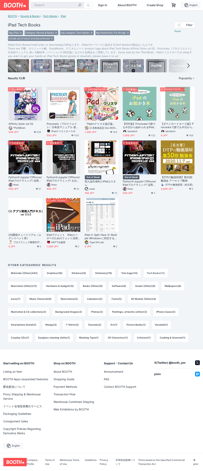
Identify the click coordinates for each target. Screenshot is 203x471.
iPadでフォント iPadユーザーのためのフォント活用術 (62, 236)
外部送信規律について (125, 462)
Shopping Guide (64, 379)
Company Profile (32, 462)
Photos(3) (97, 311)
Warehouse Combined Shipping (74, 401)
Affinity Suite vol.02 (21, 123)
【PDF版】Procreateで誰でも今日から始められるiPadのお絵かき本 (139, 125)
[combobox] (57, 5)
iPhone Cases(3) (165, 311)
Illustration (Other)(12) (24, 285)
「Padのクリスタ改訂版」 (100, 123)
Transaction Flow (64, 394)
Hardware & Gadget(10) (60, 285)
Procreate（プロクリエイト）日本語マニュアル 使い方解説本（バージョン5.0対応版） (63, 125)
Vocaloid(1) (161, 324)
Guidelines (91, 460)
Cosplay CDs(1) (20, 337)
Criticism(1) (144, 337)
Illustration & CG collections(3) (28, 311)
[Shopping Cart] (174, 5)
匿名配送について (14, 386)
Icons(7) (15, 298)
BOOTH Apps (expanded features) (25, 379)
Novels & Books (30, 16)
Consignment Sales (15, 421)
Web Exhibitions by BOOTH (71, 409)
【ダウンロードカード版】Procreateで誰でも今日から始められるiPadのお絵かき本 (177, 125)
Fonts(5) (117, 298)
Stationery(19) (103, 273)
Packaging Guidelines (17, 413)
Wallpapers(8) (173, 285)
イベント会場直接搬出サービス (22, 406)
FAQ (106, 379)
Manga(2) (51, 324)
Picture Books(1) (136, 324)
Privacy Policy (104, 462)
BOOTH (12, 16)
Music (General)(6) (41, 298)
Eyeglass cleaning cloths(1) (54, 337)
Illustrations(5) (69, 298)
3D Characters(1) (118, 337)
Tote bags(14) (129, 273)
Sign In (102, 5)
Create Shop (155, 5)
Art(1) (113, 324)
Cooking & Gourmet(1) (172, 337)
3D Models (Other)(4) (143, 298)
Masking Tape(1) (89, 337)
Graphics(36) (54, 273)
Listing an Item (12, 371)
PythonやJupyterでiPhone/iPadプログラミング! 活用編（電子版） (25, 179)
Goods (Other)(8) (145, 285)
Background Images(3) (68, 311)
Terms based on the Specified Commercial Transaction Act (161, 462)
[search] (80, 5)
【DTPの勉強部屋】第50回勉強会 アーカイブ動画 (176, 179)
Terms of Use (50, 462)
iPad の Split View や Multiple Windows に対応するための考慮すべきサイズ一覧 (101, 236)
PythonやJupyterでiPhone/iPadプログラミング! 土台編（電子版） (63, 179)
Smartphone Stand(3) (23, 324)
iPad (63, 16)
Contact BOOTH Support (120, 386)
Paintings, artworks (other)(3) (129, 311)
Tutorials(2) (94, 324)
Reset (177, 31)
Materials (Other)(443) (24, 273)
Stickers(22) (79, 273)
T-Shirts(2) (72, 324)
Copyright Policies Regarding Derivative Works (22, 431)
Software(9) (119, 285)
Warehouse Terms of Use (69, 462)
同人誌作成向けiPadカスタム (100, 183)
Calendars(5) (94, 298)
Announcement (113, 371)
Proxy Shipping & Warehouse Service (22, 396)
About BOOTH (127, 5)
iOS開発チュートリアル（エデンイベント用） (25, 236)
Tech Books (50, 16)
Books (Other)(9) (93, 285)
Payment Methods (65, 386)
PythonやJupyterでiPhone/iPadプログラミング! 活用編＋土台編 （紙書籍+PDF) (139, 183)
